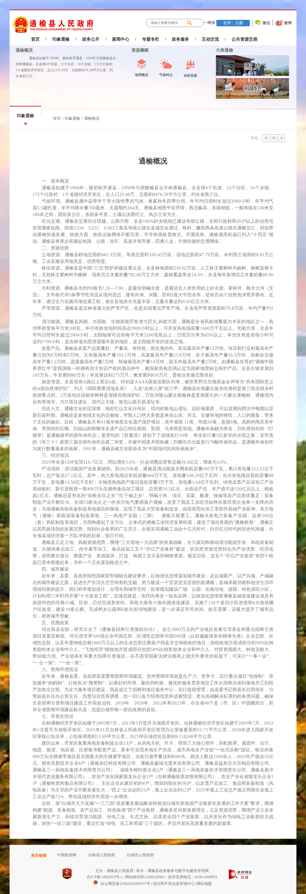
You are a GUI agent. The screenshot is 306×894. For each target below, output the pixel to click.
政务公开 (90, 39)
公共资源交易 (244, 39)
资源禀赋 (137, 50)
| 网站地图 (203, 884)
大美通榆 (224, 50)
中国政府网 (66, 855)
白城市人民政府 (140, 855)
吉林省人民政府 (101, 855)
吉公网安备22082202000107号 (124, 884)
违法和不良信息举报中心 (174, 884)
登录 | (228, 23)
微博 (288, 23)
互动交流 (210, 39)
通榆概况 (24, 50)
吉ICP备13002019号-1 (105, 877)
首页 (35, 39)
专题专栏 (150, 39)
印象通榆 (61, 39)
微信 (266, 23)
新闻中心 (120, 39)
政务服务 (180, 39)
